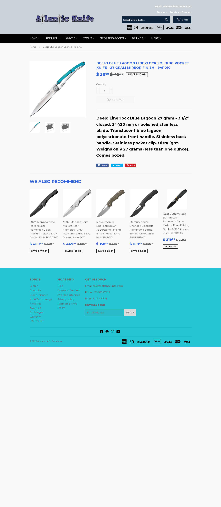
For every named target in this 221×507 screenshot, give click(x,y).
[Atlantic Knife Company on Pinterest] (107, 332)
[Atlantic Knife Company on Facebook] (101, 332)
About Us (35, 290)
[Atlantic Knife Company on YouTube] (118, 332)
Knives (71, 38)
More (155, 38)
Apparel (51, 38)
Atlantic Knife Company (49, 341)
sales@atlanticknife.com (108, 285)
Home (34, 38)
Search (34, 285)
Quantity (101, 84)
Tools (88, 38)
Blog (60, 285)
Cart (184, 19)
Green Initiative (39, 294)
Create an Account (180, 12)
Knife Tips (35, 303)
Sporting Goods (112, 38)
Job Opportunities (68, 294)
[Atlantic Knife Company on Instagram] (112, 332)
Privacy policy (65, 299)
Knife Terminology (41, 299)
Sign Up (130, 312)
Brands (138, 38)
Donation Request (68, 290)
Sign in (161, 12)
